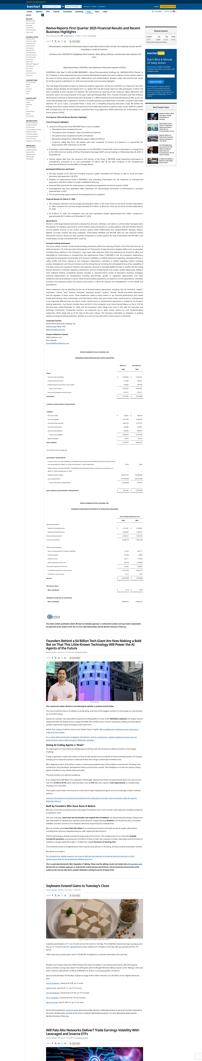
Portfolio (93, 6)
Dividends (29, 104)
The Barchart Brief (31, 125)
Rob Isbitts (29, 71)
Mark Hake (29, 62)
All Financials (30, 100)
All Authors (29, 75)
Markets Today (30, 21)
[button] (175, 11)
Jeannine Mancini (31, 55)
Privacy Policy (162, 94)
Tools (97, 11)
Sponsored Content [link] (81, 652)
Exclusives (29, 25)
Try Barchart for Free (167, 7)
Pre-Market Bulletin (32, 134)
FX (27, 109)
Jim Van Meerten (31, 57)
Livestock (29, 89)
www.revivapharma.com (55, 329)
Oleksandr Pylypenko (32, 64)
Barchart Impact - (51, 652)
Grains (28, 86)
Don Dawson (30, 48)
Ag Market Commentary (33, 141)
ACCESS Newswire (31, 150)
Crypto (28, 102)
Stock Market (30, 116)
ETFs (48, 11)
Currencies (67, 11)
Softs (27, 93)
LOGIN (156, 7)
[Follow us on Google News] (74, 41)
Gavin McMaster (31, 52)
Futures (56, 11)
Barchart (61, 890)
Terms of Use (151, 94)
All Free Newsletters (32, 123)
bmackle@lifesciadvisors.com (57, 343)
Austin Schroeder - (52, 890)
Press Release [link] (91, 36)
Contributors (30, 28)
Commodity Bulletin (32, 136)
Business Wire (30, 152)
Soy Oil (121, 947)
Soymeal (73, 947)
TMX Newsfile (30, 157)
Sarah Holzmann (31, 73)
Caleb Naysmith (31, 43)
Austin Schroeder (31, 41)
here (124, 627)
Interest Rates (30, 111)
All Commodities (31, 82)
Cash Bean (134, 944)
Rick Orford (29, 68)
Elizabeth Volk (30, 50)
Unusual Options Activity (33, 129)
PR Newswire (30, 159)
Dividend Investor (31, 132)
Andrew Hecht (30, 39)
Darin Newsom (30, 46)
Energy (28, 84)
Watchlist (86, 6)
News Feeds (29, 32)
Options (39, 11)
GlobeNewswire (30, 154)
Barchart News (30, 23)
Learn (105, 11)
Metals (28, 91)
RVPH (148, 40)
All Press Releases (31, 147)
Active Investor (30, 127)
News (89, 11)
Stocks (29, 11)
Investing (79, 11)
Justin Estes (29, 59)
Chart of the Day (31, 30)
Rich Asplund (30, 66)
